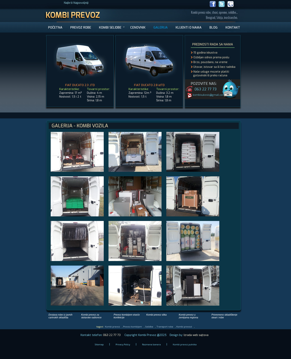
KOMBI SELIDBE (110, 27)
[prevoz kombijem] (72, 21)
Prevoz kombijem (132, 326)
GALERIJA (160, 27)
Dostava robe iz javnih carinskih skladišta (60, 316)
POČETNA (55, 27)
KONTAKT (232, 27)
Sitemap (99, 344)
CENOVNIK (138, 27)
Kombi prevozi (184, 326)
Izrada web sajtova (195, 335)
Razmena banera (151, 344)
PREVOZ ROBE (80, 27)
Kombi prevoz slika (156, 314)
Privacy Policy (123, 344)
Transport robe (164, 326)
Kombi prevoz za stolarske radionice (91, 316)
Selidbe (149, 326)
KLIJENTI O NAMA (189, 27)
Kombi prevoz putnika (185, 344)
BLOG (213, 27)
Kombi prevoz (112, 326)
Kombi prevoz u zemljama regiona (188, 316)
